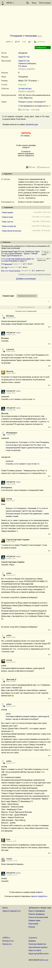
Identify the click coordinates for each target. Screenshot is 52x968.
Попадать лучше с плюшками (30, 102)
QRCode (32, 167)
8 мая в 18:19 (10, 575)
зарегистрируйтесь (26, 156)
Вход (34, 3)
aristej (9, 499)
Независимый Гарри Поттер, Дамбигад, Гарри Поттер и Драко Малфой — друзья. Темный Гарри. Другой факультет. (20, 253)
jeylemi (45, 253)
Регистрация (44, 3)
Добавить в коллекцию (26, 279)
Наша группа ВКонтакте (39, 954)
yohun (8, 573)
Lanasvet (10, 349)
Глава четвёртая (9, 226)
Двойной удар (32, 124)
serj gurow (22, 53)
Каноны (32, 927)
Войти (5, 908)
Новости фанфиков (37, 911)
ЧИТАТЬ (26, 133)
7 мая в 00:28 (10, 410)
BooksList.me (8, 941)
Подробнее (8, 174)
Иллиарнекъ (11, 433)
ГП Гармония (6, 264)
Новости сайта (35, 950)
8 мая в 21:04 (10, 706)
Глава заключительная (11, 231)
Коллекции (6, 242)
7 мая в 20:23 (10, 484)
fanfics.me (44, 960)
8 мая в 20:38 (10, 681)
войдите (26, 147)
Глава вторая (7, 217)
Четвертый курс (25, 89)
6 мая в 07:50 (10, 318)
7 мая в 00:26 (10, 393)
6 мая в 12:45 (10, 335)
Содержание (8, 207)
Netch (30, 264)
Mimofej (9, 371)
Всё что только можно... (11, 271)
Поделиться (44, 167)
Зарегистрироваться (12, 911)
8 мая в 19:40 (10, 662)
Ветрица (10, 316)
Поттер (4, 267)
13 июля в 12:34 (11, 861)
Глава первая (7, 212)
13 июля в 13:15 (11, 875)
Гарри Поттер (24, 57)
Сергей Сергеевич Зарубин (18, 540)
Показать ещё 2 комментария (26, 311)
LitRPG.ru (6, 938)
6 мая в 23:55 (10, 373)
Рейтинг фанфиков (37, 914)
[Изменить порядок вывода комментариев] (49, 307)
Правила (32, 941)
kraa (3, 504)
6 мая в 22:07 (10, 351)
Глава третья (7, 222)
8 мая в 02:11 (10, 501)
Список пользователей (38, 917)
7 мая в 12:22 (10, 435)
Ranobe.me (7, 944)
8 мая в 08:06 (10, 541)
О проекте (33, 938)
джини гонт (41, 260)
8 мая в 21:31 (10, 763)
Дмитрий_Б (11, 679)
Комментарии (34, 920)
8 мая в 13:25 (10, 558)
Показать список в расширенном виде (34, 274)
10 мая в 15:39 (11, 841)
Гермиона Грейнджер (27, 63)
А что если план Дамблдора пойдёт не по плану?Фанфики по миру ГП (17, 260)
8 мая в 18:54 (10, 637)
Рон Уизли (22, 66)
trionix (9, 859)
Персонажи (33, 924)
